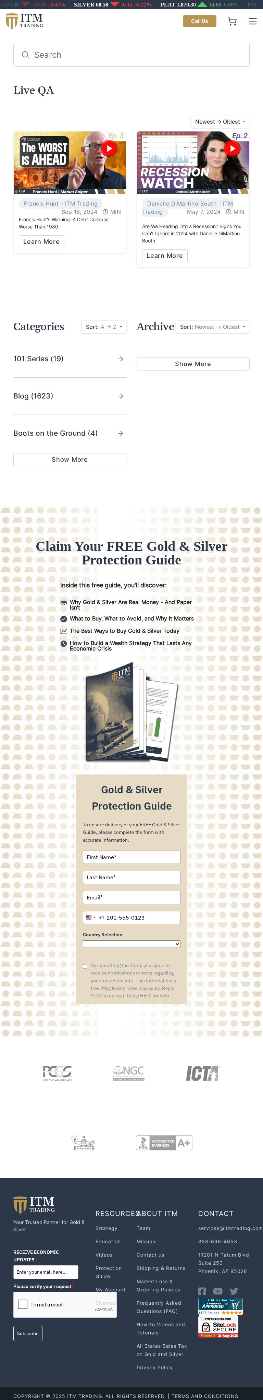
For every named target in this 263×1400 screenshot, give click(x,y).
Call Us (199, 21)
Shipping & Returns (161, 1268)
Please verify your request (43, 1286)
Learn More (41, 241)
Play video (108, 148)
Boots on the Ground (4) (55, 433)
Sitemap (106, 1303)
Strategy (107, 1228)
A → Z (102, 326)
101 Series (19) (38, 358)
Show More (70, 459)
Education (108, 1241)
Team (143, 1228)
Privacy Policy (155, 1367)
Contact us (150, 1255)
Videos (104, 1255)
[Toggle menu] (253, 21)
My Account (111, 1289)
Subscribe (28, 1333)
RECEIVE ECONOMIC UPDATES (36, 1256)
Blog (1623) (33, 396)
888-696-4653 (217, 1241)
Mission (146, 1241)
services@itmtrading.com (230, 1228)
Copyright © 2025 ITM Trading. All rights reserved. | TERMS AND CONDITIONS (125, 1396)
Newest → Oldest (210, 326)
